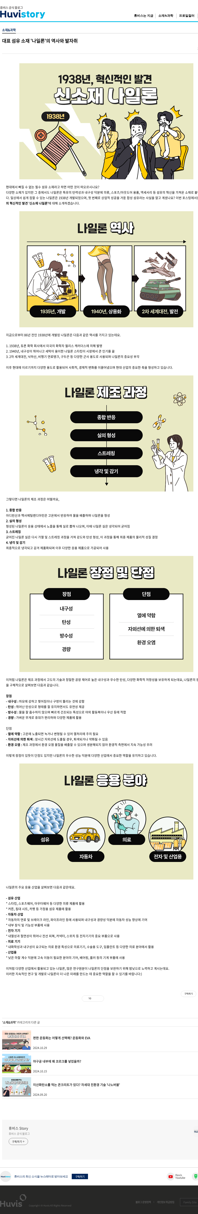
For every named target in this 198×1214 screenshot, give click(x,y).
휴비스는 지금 (143, 15)
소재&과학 (165, 15)
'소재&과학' (9, 1022)
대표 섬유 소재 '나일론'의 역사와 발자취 (40, 40)
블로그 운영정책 (143, 1202)
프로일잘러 (187, 15)
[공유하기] (94, 998)
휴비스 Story (18, 1128)
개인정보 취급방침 (165, 1202)
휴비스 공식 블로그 (19, 1133)
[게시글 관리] (99, 998)
